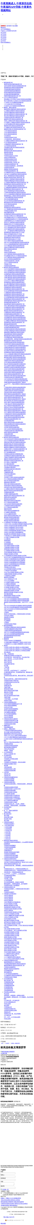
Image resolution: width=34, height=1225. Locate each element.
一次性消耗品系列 (9, 825)
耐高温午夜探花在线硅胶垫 (11, 267)
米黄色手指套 (8, 700)
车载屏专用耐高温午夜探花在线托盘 (14, 180)
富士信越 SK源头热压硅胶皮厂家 (13, 732)
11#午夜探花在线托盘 (10, 145)
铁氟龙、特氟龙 (8, 750)
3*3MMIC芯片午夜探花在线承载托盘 (14, 105)
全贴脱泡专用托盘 (9, 205)
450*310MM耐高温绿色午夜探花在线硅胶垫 (16, 345)
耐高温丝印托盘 (8, 637)
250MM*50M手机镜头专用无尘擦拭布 (14, 560)
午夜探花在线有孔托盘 (10, 137)
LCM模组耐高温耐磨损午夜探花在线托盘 (15, 187)
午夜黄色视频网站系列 (10, 702)
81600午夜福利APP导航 (10, 903)
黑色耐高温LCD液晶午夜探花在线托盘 (15, 195)
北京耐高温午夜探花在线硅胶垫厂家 (14, 309)
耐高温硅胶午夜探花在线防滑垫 (13, 335)
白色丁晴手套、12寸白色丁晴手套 (13, 659)
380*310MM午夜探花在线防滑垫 (13, 429)
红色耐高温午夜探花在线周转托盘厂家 (15, 214)
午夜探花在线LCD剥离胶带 (11, 885)
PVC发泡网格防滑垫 (10, 452)
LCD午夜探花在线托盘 (10, 142)
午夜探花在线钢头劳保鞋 (11, 787)
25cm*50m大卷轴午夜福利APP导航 (14, 572)
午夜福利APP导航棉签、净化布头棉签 (15, 762)
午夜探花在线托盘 (9, 167)
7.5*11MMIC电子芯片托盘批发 (12, 104)
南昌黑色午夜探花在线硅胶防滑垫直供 (15, 367)
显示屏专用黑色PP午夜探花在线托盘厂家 (15, 114)
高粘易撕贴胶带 (8, 727)
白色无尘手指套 (8, 694)
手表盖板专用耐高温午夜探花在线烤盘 (15, 627)
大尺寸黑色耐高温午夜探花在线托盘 (14, 190)
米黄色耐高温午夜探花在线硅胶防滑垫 (15, 319)
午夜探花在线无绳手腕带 (11, 855)
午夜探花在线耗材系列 (10, 858)
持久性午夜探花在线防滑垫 (11, 465)
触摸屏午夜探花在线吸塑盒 (11, 968)
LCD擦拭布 (7, 539)
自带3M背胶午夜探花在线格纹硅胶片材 (15, 85)
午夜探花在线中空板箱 (10, 977)
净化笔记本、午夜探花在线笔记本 (13, 872)
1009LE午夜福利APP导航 (11, 917)
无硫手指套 (7, 697)
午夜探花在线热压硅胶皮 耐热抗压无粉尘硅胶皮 (14, 1203)
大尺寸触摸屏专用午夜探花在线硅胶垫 (15, 279)
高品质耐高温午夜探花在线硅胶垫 (13, 334)
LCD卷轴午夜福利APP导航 (11, 582)
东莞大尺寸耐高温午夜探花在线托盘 (14, 179)
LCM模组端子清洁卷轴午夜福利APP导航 (15, 522)
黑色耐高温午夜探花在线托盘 (12, 207)
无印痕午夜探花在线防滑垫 (11, 427)
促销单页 (3, 25)
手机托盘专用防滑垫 (10, 474)
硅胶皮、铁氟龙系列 (9, 729)
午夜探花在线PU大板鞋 (10, 802)
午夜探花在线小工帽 (10, 768)
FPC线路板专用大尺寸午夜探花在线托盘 (15, 255)
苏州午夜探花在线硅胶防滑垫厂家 (13, 374)
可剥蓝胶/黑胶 (8, 877)
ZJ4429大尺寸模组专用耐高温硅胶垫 (14, 280)
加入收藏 (15, 25)
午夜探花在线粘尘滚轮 (10, 1010)
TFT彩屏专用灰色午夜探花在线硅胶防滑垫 (16, 380)
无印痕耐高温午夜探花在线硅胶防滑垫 (15, 317)
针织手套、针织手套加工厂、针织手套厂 (15, 670)
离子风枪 (6, 815)
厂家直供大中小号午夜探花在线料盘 (14, 860)
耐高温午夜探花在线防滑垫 (11, 437)
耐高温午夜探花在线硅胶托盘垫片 (13, 310)
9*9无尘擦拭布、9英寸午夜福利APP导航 (15, 930)
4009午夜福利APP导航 (10, 940)
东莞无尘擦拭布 (8, 910)
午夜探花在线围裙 (9, 778)
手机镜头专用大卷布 (10, 567)
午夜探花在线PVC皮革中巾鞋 (12, 788)
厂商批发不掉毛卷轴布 (10, 570)
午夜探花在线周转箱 (10, 265)
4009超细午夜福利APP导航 (11, 947)
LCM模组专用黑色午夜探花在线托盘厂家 (15, 140)
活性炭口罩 (7, 773)
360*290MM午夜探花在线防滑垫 (13, 504)
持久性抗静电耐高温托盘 (11, 199)
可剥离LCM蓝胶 (8, 878)
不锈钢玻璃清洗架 (9, 985)
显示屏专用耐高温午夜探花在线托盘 (14, 115)
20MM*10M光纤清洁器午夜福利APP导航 (15, 525)
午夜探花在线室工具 (9, 887)
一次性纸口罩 (8, 830)
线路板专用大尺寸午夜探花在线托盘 (14, 224)
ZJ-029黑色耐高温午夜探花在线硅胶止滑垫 (16, 297)
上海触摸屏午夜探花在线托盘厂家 (13, 144)
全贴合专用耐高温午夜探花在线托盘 (14, 247)
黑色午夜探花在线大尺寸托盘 (12, 239)
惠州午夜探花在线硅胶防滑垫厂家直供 (15, 394)
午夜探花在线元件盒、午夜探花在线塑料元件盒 (17, 870)
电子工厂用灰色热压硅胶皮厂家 (13, 742)
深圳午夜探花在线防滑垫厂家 (12, 515)
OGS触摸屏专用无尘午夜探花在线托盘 (15, 172)
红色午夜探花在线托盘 (10, 134)
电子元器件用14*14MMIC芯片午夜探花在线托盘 (17, 100)
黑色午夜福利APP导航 (10, 950)
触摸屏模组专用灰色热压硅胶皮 (13, 734)
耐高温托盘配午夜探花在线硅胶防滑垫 (15, 357)
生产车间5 (3, 39)
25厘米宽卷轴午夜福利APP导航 (13, 574)
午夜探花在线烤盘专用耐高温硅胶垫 (14, 315)
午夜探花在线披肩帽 (10, 770)
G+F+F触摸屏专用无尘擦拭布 (12, 957)
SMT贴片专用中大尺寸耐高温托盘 (13, 215)
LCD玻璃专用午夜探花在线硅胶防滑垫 (15, 359)
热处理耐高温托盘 (9, 212)
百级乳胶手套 (8, 685)
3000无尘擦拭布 (8, 898)
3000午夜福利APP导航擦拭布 (12, 902)
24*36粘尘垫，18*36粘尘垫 (11, 1000)
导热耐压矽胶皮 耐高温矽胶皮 (9, 1205)
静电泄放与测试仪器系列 (11, 840)
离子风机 (6, 820)
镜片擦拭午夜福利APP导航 (11, 920)
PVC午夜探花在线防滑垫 (11, 502)
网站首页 (3, 27)
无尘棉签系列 (7, 755)
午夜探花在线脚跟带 (10, 853)
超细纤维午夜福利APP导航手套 (13, 655)
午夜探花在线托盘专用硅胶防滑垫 (13, 377)
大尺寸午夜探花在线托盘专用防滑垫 (14, 440)
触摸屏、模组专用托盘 (10, 107)
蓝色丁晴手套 (8, 662)
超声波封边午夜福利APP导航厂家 (13, 922)
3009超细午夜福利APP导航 (11, 942)
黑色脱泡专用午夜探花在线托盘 (13, 150)
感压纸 (6, 645)
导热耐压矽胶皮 (8, 744)
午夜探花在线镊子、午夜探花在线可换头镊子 (16, 888)
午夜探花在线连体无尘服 (11, 720)
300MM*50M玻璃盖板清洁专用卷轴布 (14, 562)
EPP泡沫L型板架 (9, 615)
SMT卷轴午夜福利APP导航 (11, 545)
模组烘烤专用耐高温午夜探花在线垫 (14, 332)
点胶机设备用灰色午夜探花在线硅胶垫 (15, 347)
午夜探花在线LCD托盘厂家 (11, 162)
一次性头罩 (7, 838)
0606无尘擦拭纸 (8, 717)
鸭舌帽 (6, 765)
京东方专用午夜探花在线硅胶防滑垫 (14, 369)
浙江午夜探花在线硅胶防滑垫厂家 (13, 405)
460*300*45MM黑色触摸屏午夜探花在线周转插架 (18, 607)
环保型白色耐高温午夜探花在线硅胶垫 (15, 325)
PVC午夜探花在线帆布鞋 (11, 800)
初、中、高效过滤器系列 (11, 810)
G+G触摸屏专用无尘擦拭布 (11, 953)
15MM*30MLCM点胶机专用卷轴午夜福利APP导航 (18, 524)
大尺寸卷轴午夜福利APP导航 (12, 589)
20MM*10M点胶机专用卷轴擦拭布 (13, 532)
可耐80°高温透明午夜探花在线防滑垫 (14, 457)
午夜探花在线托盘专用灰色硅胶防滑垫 (15, 329)
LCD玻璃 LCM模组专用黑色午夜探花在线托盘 (17, 122)
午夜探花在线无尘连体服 (11, 722)
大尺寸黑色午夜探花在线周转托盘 (13, 240)
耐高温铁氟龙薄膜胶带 (10, 747)
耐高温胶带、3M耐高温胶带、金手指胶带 (15, 883)
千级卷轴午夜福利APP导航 (11, 547)
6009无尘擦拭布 (8, 900)
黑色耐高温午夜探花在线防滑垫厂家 (14, 289)
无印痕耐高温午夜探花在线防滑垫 (13, 337)
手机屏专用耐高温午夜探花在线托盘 (14, 112)
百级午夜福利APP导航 (10, 945)
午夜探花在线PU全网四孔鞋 (12, 797)
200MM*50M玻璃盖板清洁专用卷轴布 (14, 564)
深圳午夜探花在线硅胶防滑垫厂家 (13, 397)
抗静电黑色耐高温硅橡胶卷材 (12, 90)
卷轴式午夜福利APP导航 (11, 554)
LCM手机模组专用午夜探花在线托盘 (14, 124)
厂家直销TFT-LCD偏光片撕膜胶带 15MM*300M (17, 644)
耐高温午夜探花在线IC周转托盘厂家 (14, 177)
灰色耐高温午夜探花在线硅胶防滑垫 (14, 352)
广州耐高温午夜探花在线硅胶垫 (13, 292)
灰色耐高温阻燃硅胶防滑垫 (11, 327)
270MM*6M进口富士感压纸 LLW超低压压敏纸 (17, 650)
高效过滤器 (7, 812)
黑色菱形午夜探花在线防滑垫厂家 (13, 460)
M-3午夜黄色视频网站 (10, 714)
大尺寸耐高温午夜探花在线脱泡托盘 (14, 257)
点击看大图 (4, 1053)
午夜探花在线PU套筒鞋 (10, 792)
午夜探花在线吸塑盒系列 (11, 960)
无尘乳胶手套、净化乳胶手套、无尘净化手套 (16, 657)
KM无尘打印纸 (8, 707)
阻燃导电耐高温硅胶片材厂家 (12, 95)
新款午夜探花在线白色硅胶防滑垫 (13, 422)
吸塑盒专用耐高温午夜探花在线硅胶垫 (15, 285)
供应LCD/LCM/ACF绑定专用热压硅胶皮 (15, 735)
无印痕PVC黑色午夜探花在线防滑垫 (14, 477)
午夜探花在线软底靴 (10, 790)
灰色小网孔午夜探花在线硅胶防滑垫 (14, 402)
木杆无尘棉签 (8, 757)
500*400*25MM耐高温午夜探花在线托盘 (15, 174)
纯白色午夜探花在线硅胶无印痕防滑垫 (15, 364)
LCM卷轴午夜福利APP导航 (11, 550)
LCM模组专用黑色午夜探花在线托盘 (14, 110)
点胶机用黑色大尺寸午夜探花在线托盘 (15, 220)
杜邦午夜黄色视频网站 (10, 710)
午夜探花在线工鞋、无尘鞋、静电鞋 (14, 803)
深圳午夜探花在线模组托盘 (11, 510)
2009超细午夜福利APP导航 (11, 935)
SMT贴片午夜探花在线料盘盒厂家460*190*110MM (18, 862)
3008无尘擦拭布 (8, 897)
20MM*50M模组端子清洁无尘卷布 (13, 527)
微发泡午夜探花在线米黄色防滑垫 (13, 490)
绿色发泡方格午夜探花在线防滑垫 (13, 487)
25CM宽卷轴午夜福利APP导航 (12, 569)
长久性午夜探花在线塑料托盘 (12, 259)
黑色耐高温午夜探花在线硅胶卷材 (13, 87)
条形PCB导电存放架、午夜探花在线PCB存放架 (17, 614)
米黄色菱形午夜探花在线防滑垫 (13, 485)
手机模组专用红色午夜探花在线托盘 (14, 147)
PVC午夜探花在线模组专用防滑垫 (13, 479)
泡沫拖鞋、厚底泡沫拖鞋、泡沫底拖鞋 (15, 805)
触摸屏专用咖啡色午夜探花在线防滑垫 (15, 447)
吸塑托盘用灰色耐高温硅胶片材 (13, 84)
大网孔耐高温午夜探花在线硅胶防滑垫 (15, 277)
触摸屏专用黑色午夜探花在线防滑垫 (14, 445)
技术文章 (13, 30)
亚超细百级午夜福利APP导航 (12, 907)
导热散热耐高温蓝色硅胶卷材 (12, 89)
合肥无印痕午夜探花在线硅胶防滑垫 (14, 372)
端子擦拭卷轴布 (8, 594)
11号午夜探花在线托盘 (10, 130)
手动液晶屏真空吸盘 (10, 875)
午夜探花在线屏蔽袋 (10, 845)
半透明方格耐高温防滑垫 (11, 494)
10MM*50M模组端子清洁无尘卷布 (13, 529)
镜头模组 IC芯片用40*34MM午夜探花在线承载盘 (17, 99)
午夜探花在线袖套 (9, 780)
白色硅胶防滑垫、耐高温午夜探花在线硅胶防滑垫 (18, 339)
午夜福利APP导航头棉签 (11, 758)
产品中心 (3, 30)
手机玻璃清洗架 (8, 990)
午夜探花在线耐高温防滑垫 (11, 519)
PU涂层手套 (7, 684)
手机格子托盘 (8, 264)
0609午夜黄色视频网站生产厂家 (13, 704)
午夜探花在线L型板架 (10, 624)
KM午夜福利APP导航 (10, 918)
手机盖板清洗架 (8, 983)
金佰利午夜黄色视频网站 (11, 709)
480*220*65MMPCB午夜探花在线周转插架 (16, 609)
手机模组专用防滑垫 (10, 467)
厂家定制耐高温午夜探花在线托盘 (13, 197)
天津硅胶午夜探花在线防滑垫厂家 (13, 415)
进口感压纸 (7, 652)
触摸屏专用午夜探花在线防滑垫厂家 (14, 495)
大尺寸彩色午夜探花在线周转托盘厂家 (15, 225)
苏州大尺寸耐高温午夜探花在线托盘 (14, 222)
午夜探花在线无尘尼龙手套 (11, 682)
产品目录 (7, 1043)
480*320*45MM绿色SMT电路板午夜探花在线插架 (18, 605)
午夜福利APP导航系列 (10, 893)
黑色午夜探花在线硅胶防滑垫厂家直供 (15, 399)
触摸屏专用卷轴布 (9, 577)
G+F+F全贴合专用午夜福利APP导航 (14, 958)
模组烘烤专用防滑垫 (10, 482)
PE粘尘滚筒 (7, 1003)
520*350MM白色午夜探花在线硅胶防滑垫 (15, 379)
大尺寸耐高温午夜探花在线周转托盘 (14, 185)
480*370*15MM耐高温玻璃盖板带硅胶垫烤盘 (16, 632)
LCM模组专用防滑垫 (10, 512)
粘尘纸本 (6, 993)
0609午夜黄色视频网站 (10, 705)
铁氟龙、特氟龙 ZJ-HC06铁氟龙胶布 (11, 1198)
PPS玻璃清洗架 (8, 987)
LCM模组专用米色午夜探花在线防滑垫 (15, 489)
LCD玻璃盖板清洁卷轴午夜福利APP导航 (15, 555)
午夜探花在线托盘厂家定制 (11, 260)
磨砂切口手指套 (8, 692)
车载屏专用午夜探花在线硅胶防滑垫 (14, 360)
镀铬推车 (6, 890)
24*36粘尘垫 (7, 1015)
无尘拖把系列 (7, 807)
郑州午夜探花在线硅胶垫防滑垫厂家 (14, 370)
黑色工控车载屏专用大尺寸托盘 (13, 234)
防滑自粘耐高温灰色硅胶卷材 (12, 92)
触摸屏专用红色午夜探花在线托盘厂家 (15, 129)
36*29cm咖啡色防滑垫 (10, 514)
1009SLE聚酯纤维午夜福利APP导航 (14, 915)
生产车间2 (3, 34)
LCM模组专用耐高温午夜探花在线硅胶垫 (15, 320)
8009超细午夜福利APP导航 (11, 932)
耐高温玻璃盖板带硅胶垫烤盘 (12, 635)
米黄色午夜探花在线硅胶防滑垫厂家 (14, 355)
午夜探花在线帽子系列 (10, 763)
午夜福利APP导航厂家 (10, 955)
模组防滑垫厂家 (8, 470)
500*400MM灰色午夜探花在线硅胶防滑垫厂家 (17, 439)
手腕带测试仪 (8, 850)
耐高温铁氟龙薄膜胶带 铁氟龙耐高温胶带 (12, 1201)
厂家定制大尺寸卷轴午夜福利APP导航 (15, 535)
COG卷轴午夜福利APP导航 (11, 585)
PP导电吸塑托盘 (8, 970)
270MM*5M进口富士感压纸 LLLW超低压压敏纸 (17, 649)
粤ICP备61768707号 (8, 1217)
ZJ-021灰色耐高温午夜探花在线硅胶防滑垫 (16, 290)
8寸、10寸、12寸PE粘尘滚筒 (12, 1017)
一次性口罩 (7, 837)
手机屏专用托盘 (8, 154)
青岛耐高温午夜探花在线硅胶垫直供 (14, 282)
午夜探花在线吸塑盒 (10, 967)
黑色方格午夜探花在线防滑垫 (12, 484)
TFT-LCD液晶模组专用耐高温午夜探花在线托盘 (17, 194)
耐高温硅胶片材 (8, 82)
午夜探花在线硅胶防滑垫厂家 (12, 419)
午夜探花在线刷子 (9, 892)
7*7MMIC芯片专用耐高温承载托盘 (13, 102)
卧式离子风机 (8, 818)
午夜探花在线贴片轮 (10, 1008)
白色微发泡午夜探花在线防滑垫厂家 (14, 455)
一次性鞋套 (7, 835)
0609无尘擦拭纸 (8, 715)
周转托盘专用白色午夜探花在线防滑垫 (15, 442)
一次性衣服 (7, 833)
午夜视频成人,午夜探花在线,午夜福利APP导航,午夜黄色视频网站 (16, 7)
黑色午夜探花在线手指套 (11, 690)
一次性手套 (7, 832)
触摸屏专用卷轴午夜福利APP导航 (13, 592)
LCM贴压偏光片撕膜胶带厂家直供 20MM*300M (17, 642)
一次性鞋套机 (8, 828)
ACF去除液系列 (8, 752)
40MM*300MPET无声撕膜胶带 (12, 640)
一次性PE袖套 (8, 827)
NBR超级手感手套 (9, 664)
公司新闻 (8, 30)
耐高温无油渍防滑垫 (10, 499)
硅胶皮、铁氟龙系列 (15, 1043)
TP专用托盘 (7, 135)
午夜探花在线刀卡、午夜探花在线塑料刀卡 (16, 868)
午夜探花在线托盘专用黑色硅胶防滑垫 (15, 395)
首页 (2, 1043)
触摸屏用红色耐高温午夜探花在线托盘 (15, 109)
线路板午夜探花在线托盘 (11, 169)
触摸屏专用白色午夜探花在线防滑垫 (14, 444)
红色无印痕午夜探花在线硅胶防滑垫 (14, 344)
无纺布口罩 (7, 775)
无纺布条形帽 (8, 767)
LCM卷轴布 (7, 542)
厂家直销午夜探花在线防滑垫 (12, 505)
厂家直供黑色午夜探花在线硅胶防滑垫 (15, 387)
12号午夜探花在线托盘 (10, 132)
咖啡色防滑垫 (8, 509)
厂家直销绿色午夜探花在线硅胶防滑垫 (15, 414)
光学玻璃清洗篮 (8, 988)
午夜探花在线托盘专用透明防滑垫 (13, 454)
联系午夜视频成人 (6, 42)
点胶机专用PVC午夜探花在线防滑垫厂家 (15, 449)
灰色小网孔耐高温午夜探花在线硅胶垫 (15, 305)
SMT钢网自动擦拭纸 (10, 712)
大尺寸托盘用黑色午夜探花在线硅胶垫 (15, 269)
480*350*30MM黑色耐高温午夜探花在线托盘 (16, 242)
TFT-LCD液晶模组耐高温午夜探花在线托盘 (16, 244)
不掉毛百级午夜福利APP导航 (12, 952)
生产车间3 (3, 35)
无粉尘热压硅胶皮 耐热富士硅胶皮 (10, 1200)
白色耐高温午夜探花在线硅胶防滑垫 (14, 274)
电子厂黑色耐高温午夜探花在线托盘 (14, 175)
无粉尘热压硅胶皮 (9, 749)
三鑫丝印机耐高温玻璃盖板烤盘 (13, 630)
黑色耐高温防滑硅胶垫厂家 (11, 302)
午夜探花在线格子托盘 (10, 210)
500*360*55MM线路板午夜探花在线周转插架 (16, 599)
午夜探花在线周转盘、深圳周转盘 (13, 165)
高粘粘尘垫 (7, 1012)
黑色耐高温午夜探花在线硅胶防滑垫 (14, 295)
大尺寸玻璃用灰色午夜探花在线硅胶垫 (15, 270)
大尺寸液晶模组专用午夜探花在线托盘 (15, 227)
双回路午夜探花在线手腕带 (11, 852)
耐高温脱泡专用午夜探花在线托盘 (13, 202)
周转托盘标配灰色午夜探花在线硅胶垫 (15, 424)
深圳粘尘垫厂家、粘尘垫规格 (12, 1013)
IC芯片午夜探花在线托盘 (11, 97)
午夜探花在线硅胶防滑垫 (11, 425)
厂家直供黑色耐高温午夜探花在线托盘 (15, 192)
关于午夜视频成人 (6, 29)
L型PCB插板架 (8, 610)
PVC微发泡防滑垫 (9, 464)
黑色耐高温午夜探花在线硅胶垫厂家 (14, 299)
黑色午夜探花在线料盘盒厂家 (12, 863)
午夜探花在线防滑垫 (10, 435)
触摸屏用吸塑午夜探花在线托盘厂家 (14, 965)
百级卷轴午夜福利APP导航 (11, 590)
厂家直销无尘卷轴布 (10, 575)
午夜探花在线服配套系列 (11, 777)
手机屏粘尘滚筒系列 (9, 992)
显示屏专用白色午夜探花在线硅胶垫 (14, 400)
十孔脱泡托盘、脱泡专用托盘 (12, 139)
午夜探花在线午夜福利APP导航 (13, 908)
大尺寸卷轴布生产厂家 (10, 579)
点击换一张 (5, 1189)
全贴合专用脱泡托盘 (10, 157)
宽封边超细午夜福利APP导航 (12, 923)
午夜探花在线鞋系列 (9, 782)
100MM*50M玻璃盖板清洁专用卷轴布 (14, 559)
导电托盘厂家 (8, 250)
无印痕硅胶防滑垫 (9, 420)
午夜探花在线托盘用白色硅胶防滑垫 (14, 342)
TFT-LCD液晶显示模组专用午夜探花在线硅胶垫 (17, 354)
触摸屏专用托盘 (8, 149)
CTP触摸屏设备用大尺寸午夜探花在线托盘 (16, 219)
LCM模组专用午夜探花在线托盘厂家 (14, 127)
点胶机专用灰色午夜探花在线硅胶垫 (14, 390)
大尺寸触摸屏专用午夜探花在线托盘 (14, 229)
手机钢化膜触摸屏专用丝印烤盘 (13, 629)
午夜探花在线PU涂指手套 (11, 680)
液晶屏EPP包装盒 (9, 617)
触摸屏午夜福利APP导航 (11, 905)
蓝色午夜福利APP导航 (10, 948)
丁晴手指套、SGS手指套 (11, 699)
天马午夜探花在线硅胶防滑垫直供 (13, 362)
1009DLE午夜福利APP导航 (11, 913)
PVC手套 (6, 669)
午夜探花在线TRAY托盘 (11, 155)
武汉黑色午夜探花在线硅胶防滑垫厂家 (15, 350)
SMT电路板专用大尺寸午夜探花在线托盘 (15, 217)
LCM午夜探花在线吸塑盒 (11, 973)
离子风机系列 (7, 813)
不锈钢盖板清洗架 (9, 982)
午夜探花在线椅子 (9, 822)
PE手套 (6, 665)
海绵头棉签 (7, 760)
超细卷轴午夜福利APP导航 (11, 549)
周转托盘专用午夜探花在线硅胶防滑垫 (15, 375)
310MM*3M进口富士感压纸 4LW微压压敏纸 (16, 647)
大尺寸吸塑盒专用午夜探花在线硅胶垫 (15, 412)
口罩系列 (6, 772)
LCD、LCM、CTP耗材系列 (14, 873)
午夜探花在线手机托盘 (10, 160)
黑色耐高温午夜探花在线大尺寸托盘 (14, 232)
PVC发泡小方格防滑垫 (10, 462)
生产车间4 (3, 37)
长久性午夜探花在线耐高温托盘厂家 (14, 200)
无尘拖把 (6, 808)
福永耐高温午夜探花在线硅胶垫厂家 (14, 304)
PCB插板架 (7, 620)
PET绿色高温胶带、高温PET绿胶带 (14, 882)
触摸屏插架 (7, 619)
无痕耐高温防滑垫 (9, 492)
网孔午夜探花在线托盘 (10, 249)
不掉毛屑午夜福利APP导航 (11, 943)
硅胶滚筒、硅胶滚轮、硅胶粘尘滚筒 (14, 995)
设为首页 (9, 25)
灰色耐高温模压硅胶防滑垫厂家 (13, 314)
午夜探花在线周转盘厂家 (11, 164)
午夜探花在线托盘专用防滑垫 (12, 469)
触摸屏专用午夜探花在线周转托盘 (13, 119)
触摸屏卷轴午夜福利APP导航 (12, 595)
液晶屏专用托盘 (8, 152)
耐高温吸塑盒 (8, 972)
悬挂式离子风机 (8, 817)
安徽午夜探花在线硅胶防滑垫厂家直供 (15, 382)
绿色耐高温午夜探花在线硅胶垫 (13, 287)
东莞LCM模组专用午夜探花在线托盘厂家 (15, 120)
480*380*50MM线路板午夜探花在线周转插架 (16, 600)
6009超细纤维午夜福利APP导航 (13, 938)
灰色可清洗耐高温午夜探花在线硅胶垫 (15, 272)
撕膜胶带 (6, 639)
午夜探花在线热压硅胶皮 (11, 745)
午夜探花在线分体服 (10, 724)
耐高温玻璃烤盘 (8, 625)
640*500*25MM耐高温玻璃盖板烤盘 (14, 634)
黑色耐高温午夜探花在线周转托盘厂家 (15, 184)
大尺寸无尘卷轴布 (9, 580)
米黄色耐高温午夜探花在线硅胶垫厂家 (15, 300)
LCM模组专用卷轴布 (10, 584)
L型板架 (6, 612)
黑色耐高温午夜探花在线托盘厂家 (13, 189)
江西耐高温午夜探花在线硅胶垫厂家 (14, 312)
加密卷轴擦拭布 (8, 544)
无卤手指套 (7, 687)
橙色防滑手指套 (8, 689)
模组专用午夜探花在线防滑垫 (12, 500)
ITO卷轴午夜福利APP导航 (11, 587)
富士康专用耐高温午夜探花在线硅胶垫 (15, 284)
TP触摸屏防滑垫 (8, 472)
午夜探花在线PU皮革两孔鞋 (12, 795)
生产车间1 (3, 32)
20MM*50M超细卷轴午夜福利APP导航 (15, 530)
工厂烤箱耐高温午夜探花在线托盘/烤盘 (15, 209)
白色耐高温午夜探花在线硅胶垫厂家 (14, 294)
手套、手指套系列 (9, 654)
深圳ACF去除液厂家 (10, 753)
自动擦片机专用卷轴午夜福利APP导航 (15, 534)
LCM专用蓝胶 (8, 880)
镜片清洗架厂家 (8, 980)
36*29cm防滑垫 (8, 475)
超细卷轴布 (7, 540)
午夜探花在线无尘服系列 (11, 719)
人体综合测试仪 (8, 848)
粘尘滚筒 (6, 1005)
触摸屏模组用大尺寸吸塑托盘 (12, 962)
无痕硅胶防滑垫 (8, 434)
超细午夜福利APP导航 (10, 937)
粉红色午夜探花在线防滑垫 (11, 480)
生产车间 (3, 40)
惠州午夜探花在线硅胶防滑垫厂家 (13, 409)
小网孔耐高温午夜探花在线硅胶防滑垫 (15, 275)
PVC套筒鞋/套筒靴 (9, 793)
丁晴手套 (6, 667)
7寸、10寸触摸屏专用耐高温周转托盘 (14, 230)
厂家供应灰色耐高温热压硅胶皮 (13, 730)
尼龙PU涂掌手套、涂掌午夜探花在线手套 (15, 679)
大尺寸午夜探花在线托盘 (11, 262)
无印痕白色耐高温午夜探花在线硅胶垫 (15, 330)
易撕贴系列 (7, 725)
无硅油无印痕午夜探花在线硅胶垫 (13, 392)
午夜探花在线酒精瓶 (10, 847)
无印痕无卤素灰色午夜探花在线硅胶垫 (15, 349)
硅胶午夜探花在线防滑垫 (11, 432)
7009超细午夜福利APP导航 (11, 933)
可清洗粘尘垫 (8, 1007)
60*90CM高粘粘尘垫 (10, 1002)
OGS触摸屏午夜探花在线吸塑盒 (13, 975)
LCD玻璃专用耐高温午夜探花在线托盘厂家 (16, 182)
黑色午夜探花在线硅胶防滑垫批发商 (14, 417)
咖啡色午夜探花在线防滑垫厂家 (13, 459)
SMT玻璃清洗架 (8, 978)
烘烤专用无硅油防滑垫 (10, 497)
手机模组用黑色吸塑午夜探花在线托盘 (15, 963)
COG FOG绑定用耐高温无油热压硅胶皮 (15, 737)
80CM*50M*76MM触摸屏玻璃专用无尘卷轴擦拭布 (18, 557)
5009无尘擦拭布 (8, 895)
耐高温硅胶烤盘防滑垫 (10, 324)
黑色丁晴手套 (8, 660)
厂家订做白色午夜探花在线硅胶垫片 (14, 404)
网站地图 (3, 1223)
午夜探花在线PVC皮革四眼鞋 (12, 798)
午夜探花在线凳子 (9, 823)
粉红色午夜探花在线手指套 (11, 695)
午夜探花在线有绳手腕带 (11, 857)
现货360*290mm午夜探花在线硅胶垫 (14, 407)
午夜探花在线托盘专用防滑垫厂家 (13, 117)
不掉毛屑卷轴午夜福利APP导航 (13, 552)
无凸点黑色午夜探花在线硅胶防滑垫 (14, 365)
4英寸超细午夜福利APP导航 (12, 928)
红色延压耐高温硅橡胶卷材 (11, 94)
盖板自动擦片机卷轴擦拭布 (11, 565)
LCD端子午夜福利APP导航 (11, 537)
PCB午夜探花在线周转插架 (11, 597)
